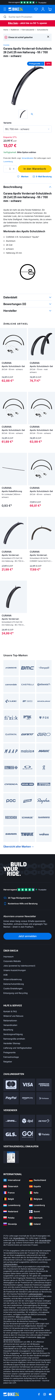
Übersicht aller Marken (17, 846)
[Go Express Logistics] (27, 1134)
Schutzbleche (42, 30)
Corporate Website (12, 961)
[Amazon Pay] (27, 1098)
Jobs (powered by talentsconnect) (19, 965)
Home (5, 30)
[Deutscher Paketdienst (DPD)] (27, 1121)
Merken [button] (24, 176)
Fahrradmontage (11, 1057)
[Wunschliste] (36, 9)
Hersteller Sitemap (11, 1043)
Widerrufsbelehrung (12, 979)
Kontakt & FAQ (10, 1011)
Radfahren (15, 30)
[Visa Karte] (27, 1085)
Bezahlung (8, 1029)
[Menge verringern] (6, 168)
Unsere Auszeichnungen (14, 970)
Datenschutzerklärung (13, 984)
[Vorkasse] (44, 1098)
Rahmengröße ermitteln (14, 1039)
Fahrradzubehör (28, 30)
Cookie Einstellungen (12, 988)
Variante (7, 123)
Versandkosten (10, 1025)
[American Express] (44, 1085)
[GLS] (11, 1134)
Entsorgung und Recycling (15, 993)
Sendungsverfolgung (13, 1034)
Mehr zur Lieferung (23, 1317)
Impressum (8, 956)
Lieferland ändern (10, 1264)
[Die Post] (44, 1121)
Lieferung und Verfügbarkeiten (17, 1048)
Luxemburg (8, 161)
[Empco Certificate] (11, 1157)
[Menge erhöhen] (13, 168)
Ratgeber (7, 1061)
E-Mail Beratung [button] (44, 176)
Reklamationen (10, 1020)
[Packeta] (44, 1134)
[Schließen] (48, 36)
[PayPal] (11, 1098)
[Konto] (43, 9)
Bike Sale (13, 23)
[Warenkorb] (50, 9)
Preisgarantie (9, 1052)
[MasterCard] (11, 1085)
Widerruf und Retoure (13, 1016)
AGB (5, 975)
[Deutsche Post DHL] (11, 1121)
